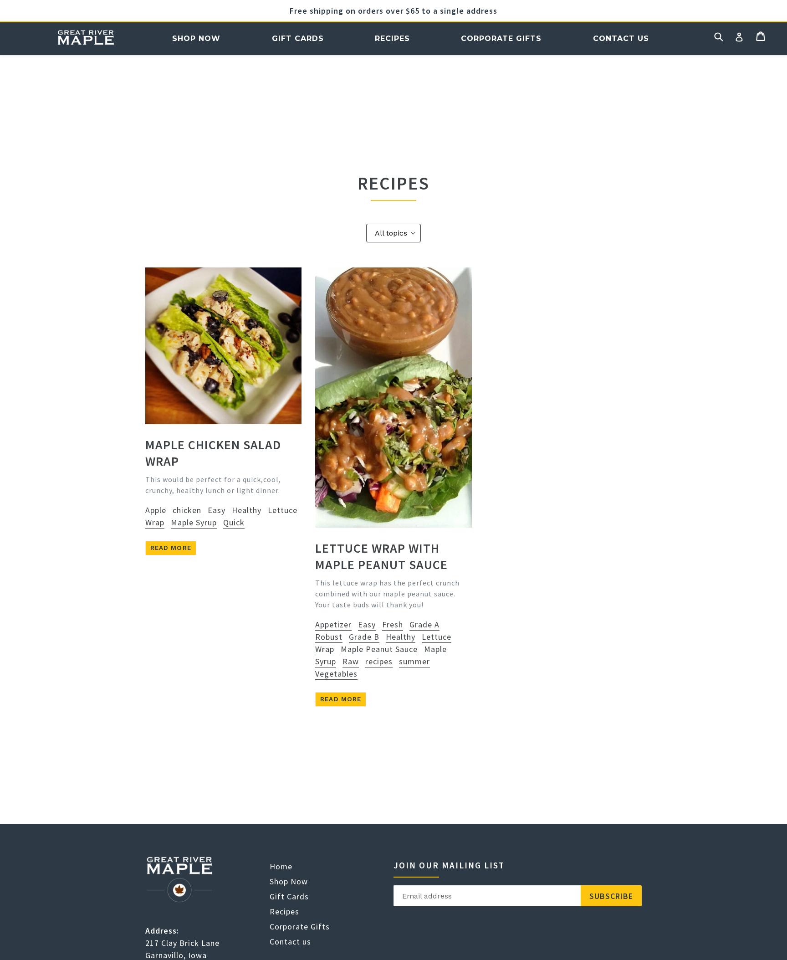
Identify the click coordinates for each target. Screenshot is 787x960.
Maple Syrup (194, 522)
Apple (155, 510)
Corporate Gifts (501, 38)
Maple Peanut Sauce (379, 649)
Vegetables (336, 673)
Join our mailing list (449, 865)
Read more (170, 547)
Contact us (621, 38)
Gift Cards (298, 38)
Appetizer (333, 624)
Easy (216, 510)
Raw (350, 661)
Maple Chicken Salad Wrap (213, 452)
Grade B (364, 636)
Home (86, 38)
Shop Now (196, 38)
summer (414, 661)
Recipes (392, 38)
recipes (379, 661)
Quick (234, 522)
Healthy (246, 510)
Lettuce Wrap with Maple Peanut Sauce (381, 556)
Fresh (392, 624)
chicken (187, 510)
